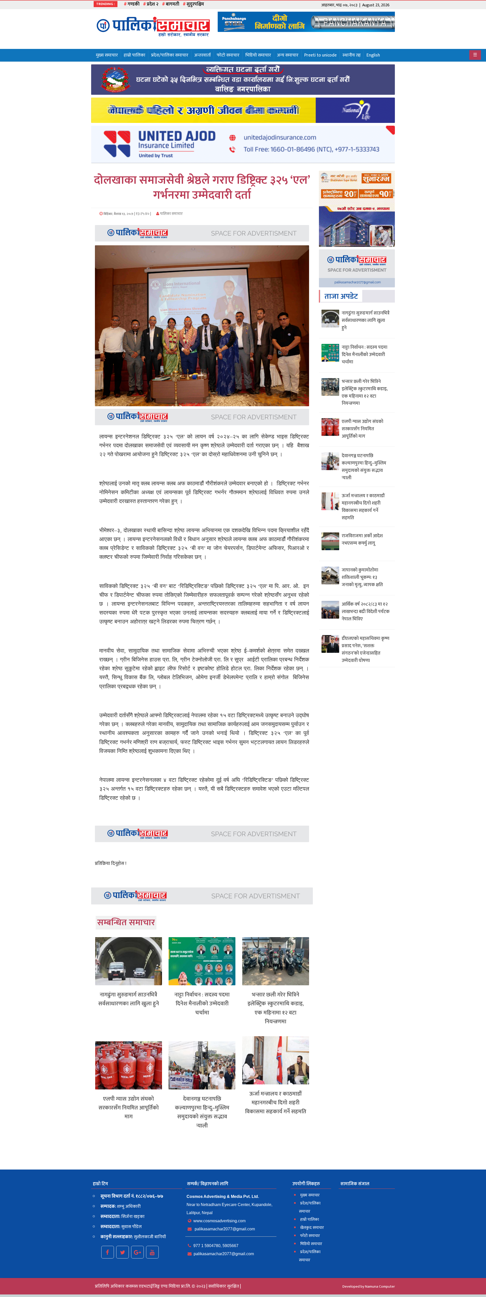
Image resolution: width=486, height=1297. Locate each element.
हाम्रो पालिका (134, 55)
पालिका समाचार (171, 214)
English (373, 55)
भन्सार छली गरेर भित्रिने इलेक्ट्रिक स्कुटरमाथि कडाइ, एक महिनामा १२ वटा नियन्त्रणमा (276, 1008)
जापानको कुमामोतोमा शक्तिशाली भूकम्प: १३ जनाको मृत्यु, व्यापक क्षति (362, 577)
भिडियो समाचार (258, 55)
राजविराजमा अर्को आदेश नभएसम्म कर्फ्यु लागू (362, 539)
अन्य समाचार (287, 55)
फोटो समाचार (228, 55)
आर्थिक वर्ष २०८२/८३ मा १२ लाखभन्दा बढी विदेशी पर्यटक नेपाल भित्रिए (366, 612)
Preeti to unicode (320, 55)
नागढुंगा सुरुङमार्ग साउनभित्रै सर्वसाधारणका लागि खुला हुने (128, 999)
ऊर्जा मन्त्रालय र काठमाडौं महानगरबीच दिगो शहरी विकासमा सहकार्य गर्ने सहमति (275, 1102)
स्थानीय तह (351, 55)
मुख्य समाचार (107, 55)
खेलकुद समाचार (312, 1227)
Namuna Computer (380, 1286)
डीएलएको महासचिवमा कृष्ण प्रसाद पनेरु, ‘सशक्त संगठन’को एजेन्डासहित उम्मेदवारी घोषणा (365, 649)
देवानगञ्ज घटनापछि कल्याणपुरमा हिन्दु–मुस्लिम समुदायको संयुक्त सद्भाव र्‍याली (202, 1112)
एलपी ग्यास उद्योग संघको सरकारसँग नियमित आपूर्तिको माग (128, 1107)
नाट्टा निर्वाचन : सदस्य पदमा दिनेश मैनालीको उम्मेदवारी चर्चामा (202, 1003)
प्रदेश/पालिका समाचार (169, 55)
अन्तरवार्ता (202, 55)
